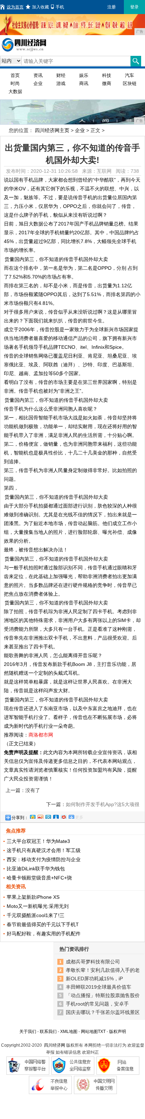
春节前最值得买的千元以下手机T (43, 924)
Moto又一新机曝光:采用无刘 (38, 906)
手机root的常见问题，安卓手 (97, 1004)
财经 (60, 75)
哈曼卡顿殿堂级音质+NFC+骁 (39, 878)
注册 (111, 7)
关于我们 (27, 1031)
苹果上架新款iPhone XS (33, 897)
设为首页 (15, 7)
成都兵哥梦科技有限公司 (93, 961)
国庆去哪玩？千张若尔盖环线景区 (103, 1012)
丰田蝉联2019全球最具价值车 (98, 987)
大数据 (15, 91)
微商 (106, 83)
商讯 (83, 83)
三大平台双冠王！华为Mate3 (38, 841)
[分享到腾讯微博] (48, 816)
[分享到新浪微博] (40, 816)
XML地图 (68, 1031)
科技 (106, 75)
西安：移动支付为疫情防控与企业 (44, 859)
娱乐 (83, 75)
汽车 (129, 75)
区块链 (130, 83)
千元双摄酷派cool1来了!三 (35, 915)
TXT (102, 1031)
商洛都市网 (41, 735)
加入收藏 (40, 7)
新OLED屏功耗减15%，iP (94, 978)
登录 (134, 7)
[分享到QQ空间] (32, 816)
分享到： (20, 817)
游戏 (60, 83)
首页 (15, 75)
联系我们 (48, 1031)
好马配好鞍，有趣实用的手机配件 (44, 933)
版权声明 (117, 1031)
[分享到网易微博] (63, 816)
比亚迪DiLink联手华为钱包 (36, 868)
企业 (38, 83)
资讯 (38, 75)
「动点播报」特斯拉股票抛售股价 (103, 995)
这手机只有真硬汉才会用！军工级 (44, 850)
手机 (60, 7)
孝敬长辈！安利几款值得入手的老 (103, 970)
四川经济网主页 (52, 130)
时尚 (15, 83)
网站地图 (89, 1031)
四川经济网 (54, 1045)
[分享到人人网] (55, 816)
